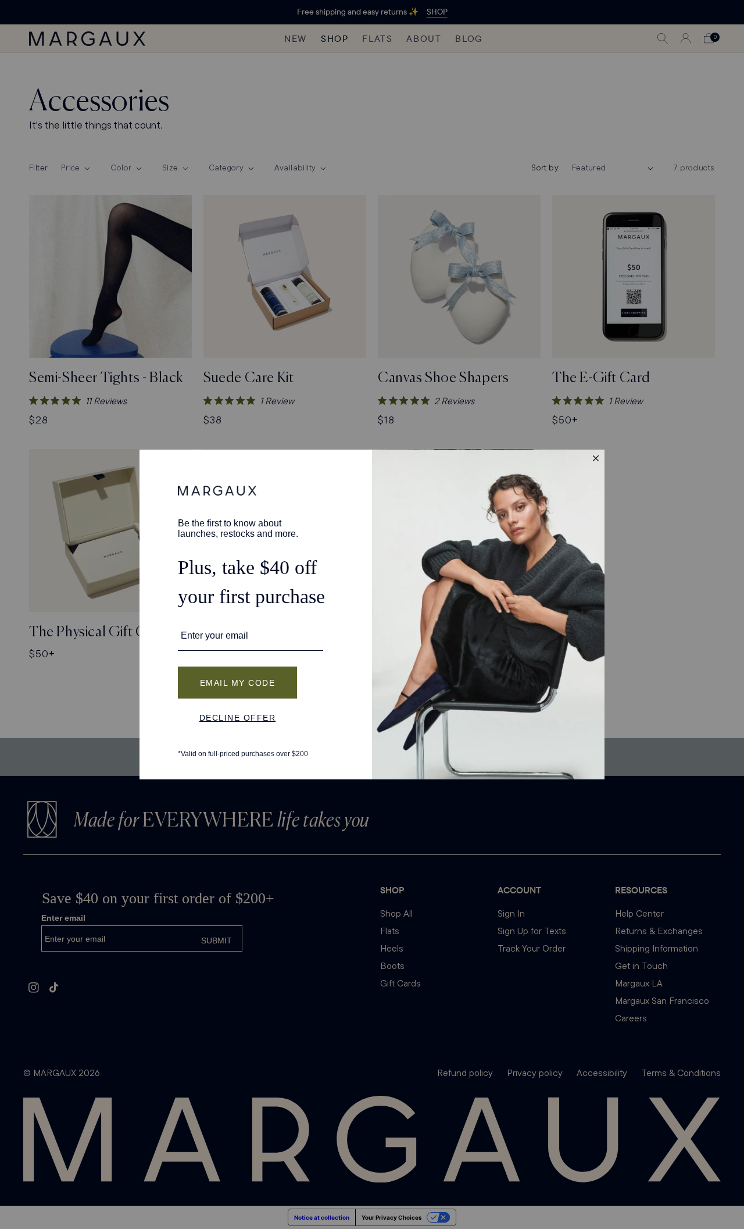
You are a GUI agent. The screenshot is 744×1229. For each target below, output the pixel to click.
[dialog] (372, 614)
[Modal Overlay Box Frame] (372, 614)
